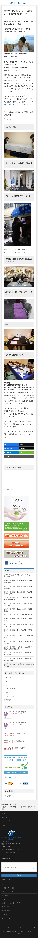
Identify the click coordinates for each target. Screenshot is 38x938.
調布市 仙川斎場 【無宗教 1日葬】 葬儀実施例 (18, 619)
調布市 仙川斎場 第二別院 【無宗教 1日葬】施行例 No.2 (18, 659)
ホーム (3, 813)
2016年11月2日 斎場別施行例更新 (14, 741)
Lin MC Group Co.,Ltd (12, 867)
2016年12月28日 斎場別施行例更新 (15, 733)
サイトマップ (5, 821)
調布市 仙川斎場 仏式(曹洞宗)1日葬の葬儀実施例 (18, 636)
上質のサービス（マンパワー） (11, 899)
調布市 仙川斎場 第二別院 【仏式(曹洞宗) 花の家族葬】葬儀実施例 (19, 648)
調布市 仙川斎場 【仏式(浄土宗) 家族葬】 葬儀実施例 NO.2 (19, 598)
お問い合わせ (5, 825)
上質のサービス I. (9, 692)
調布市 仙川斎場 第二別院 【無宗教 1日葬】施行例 (18, 653)
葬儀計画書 (7, 700)
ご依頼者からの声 (9, 688)
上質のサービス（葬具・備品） (11, 903)
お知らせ (7, 681)
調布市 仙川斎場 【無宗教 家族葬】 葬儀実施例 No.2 (18, 625)
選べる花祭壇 (6, 910)
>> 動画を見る (8, 489)
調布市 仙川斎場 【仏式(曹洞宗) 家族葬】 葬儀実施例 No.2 (19, 593)
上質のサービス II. (9, 696)
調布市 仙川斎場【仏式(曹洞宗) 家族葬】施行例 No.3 (19, 665)
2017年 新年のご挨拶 (19, 712)
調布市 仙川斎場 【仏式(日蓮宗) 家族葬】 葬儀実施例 (19, 581)
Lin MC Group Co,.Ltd (22, 929)
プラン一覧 (7, 677)
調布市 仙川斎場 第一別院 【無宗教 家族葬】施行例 (18, 642)
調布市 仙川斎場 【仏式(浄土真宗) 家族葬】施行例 (19, 610)
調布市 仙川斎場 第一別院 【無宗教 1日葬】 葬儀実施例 (19, 576)
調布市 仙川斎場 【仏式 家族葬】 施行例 (18, 615)
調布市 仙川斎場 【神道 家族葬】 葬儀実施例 (18, 631)
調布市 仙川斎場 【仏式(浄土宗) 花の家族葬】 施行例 (18, 604)
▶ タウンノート (10, 777)
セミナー (7, 685)
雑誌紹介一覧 (6, 918)
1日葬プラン (7, 914)
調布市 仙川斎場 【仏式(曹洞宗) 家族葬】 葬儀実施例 (19, 587)
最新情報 (4, 817)
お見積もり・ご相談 (8, 888)
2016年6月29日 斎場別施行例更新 (14, 748)
